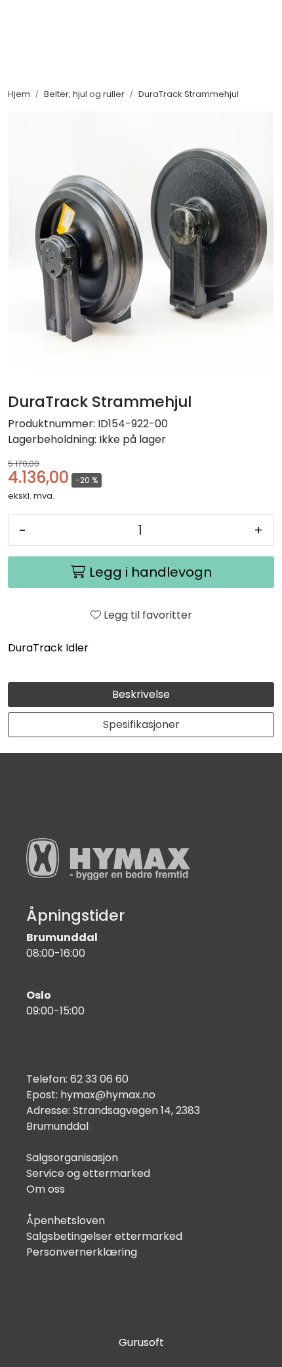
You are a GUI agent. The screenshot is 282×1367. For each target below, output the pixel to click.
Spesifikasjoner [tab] (141, 724)
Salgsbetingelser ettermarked (104, 1236)
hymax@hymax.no (107, 1094)
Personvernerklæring (81, 1252)
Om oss (45, 1189)
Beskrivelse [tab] (141, 694)
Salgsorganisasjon (72, 1157)
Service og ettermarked (88, 1173)
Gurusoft (141, 1342)
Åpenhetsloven (65, 1220)
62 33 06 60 (99, 1079)
